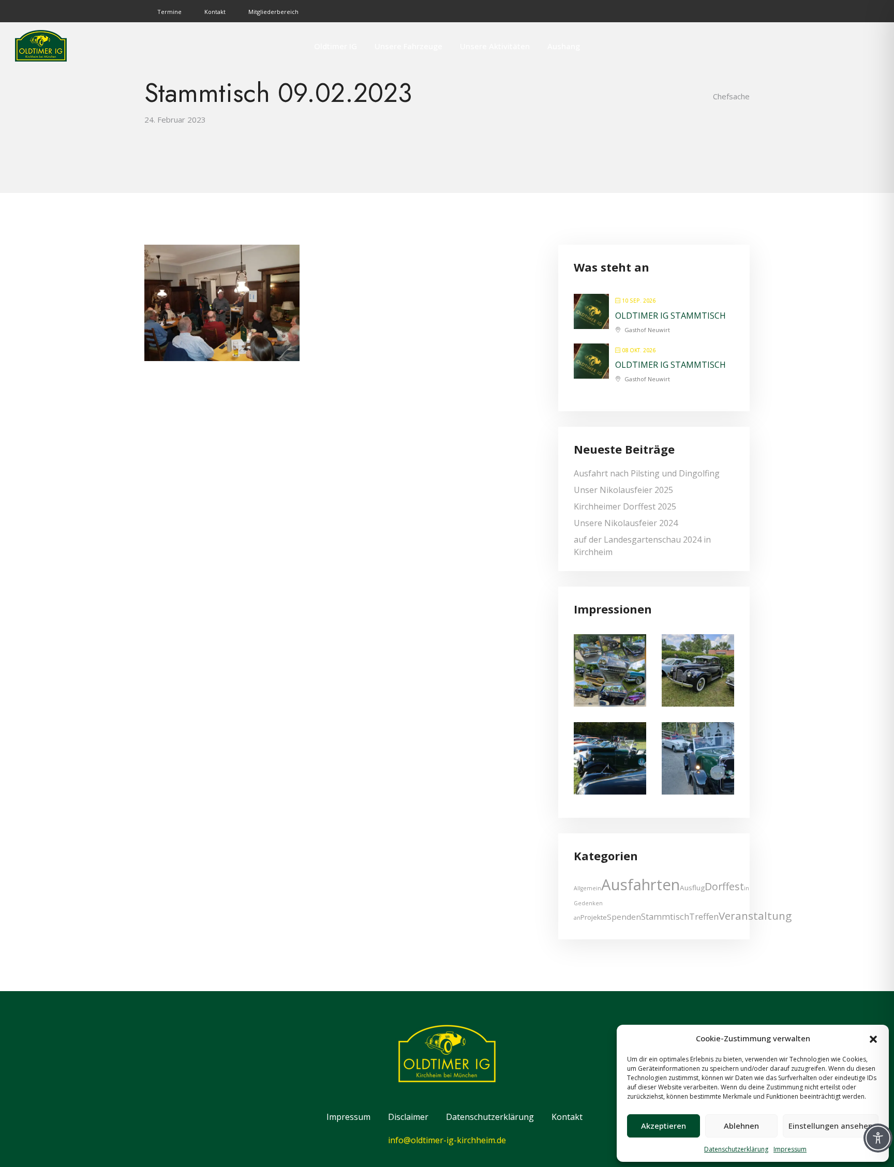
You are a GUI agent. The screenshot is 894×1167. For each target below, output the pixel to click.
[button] (873, 1038)
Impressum (790, 1149)
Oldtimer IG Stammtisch (670, 315)
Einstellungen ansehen (830, 1125)
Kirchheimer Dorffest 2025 (625, 506)
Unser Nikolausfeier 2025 (623, 490)
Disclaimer (408, 1117)
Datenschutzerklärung (736, 1149)
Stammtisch (665, 916)
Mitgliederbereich (273, 12)
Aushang (563, 46)
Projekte (593, 917)
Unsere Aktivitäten (495, 46)
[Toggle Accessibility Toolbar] (878, 1138)
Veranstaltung (755, 915)
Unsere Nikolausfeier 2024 (626, 523)
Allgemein (587, 888)
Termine (169, 12)
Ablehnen (741, 1125)
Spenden (624, 916)
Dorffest (724, 886)
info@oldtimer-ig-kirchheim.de (447, 1140)
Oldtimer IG (335, 46)
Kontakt (215, 12)
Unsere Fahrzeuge (408, 46)
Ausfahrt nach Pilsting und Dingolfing (647, 473)
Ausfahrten (640, 884)
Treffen (704, 916)
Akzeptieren (663, 1125)
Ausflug (692, 887)
